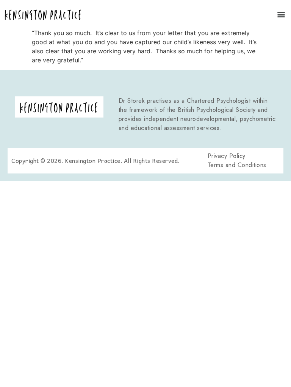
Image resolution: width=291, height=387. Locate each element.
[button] (281, 14)
